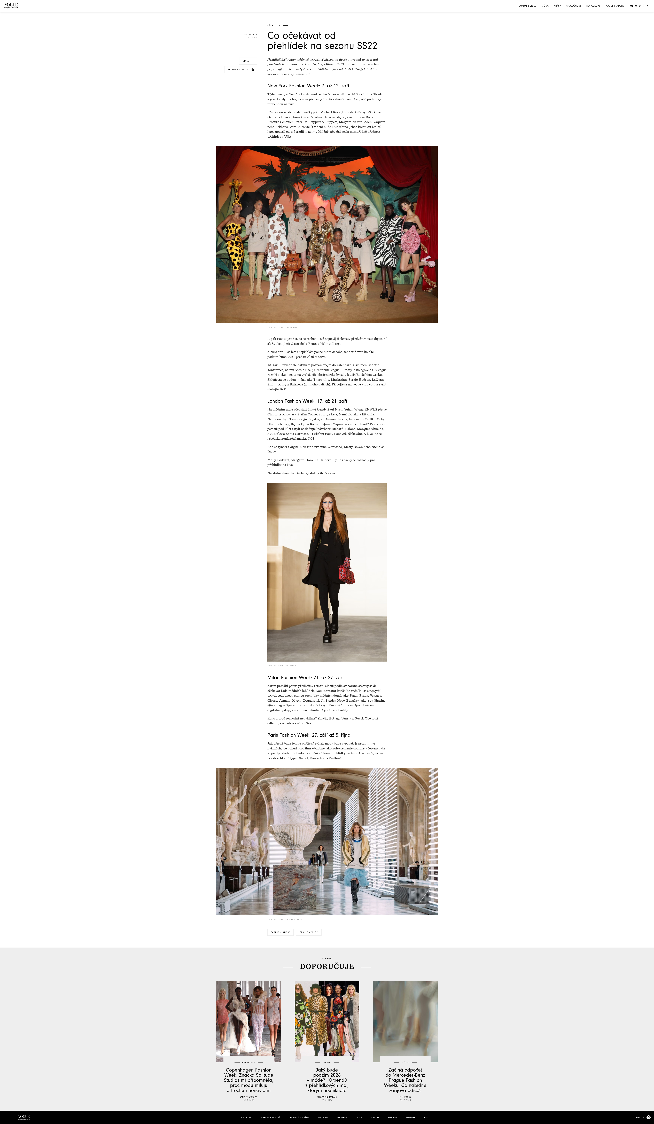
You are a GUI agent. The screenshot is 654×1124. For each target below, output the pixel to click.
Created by (640, 1117)
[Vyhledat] (647, 6)
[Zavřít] (650, 1120)
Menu (633, 6)
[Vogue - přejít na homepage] (11, 6)
